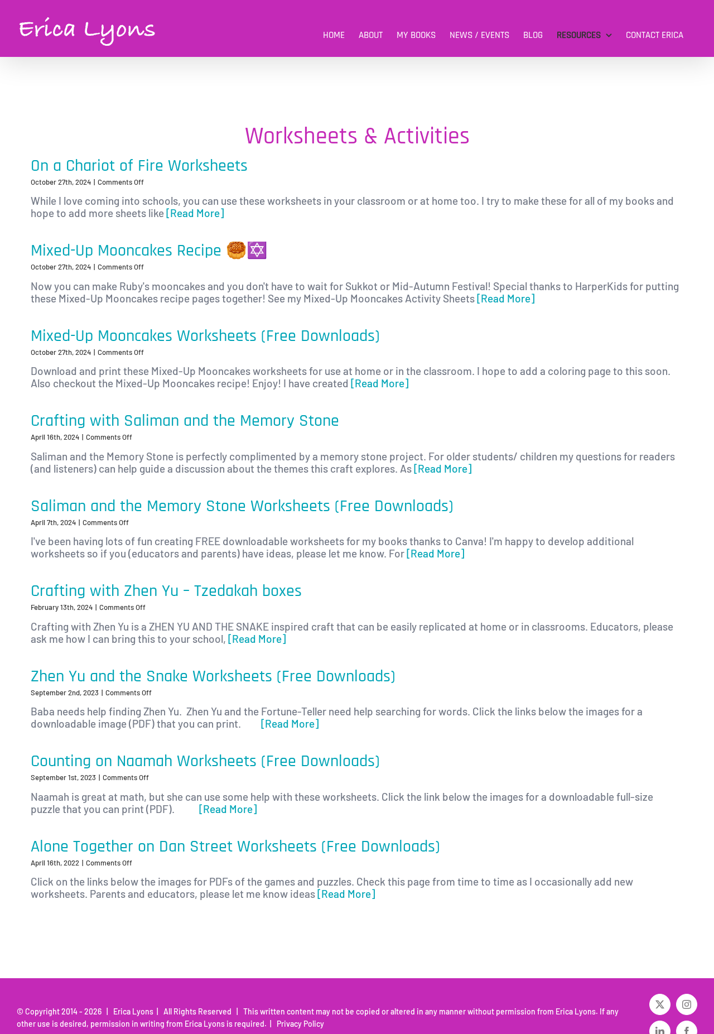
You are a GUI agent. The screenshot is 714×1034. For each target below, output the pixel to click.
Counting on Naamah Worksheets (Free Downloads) (205, 761)
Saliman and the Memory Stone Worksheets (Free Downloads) (242, 506)
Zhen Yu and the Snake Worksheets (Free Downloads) (213, 676)
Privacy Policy (298, 1023)
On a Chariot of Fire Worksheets (139, 165)
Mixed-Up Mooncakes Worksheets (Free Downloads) (205, 336)
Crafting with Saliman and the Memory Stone (185, 420)
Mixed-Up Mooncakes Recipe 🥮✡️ (149, 250)
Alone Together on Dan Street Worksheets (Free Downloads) (235, 846)
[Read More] (194, 212)
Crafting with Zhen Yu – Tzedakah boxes (166, 591)
